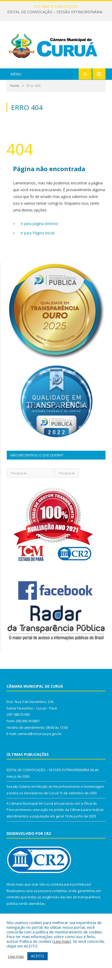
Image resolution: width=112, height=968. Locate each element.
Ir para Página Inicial (37, 232)
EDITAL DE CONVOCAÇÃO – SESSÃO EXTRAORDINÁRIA (48, 769)
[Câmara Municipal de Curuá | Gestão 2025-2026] (56, 45)
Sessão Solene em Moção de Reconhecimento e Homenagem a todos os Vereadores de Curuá (57, 12)
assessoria (42, 890)
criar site (38, 884)
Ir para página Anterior (39, 223)
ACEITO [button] (37, 955)
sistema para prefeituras (70, 884)
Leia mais (62, 941)
